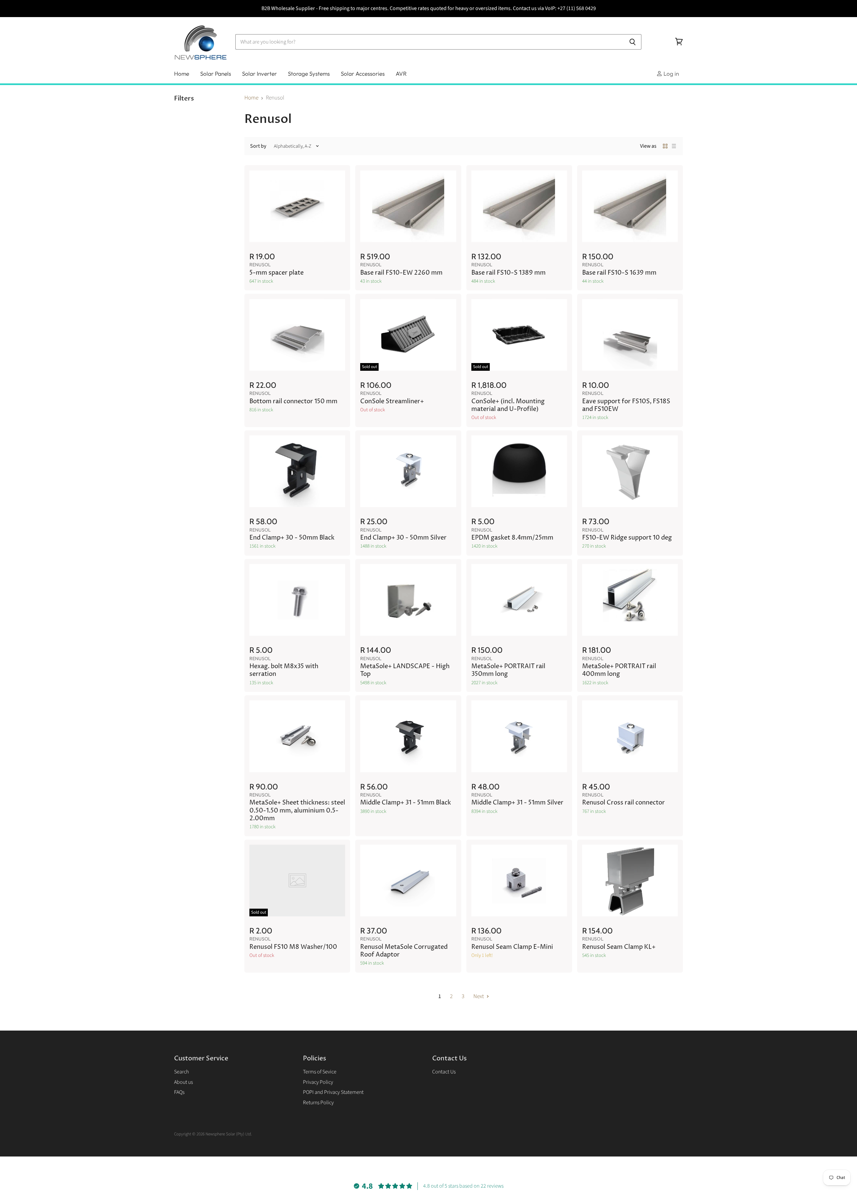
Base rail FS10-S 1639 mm (619, 273)
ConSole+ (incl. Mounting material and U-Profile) (508, 405)
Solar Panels (215, 73)
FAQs (179, 1092)
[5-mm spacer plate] (297, 206)
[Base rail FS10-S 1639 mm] (630, 206)
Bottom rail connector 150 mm (293, 402)
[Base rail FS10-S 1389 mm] (519, 206)
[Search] (632, 42)
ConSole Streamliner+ (392, 402)
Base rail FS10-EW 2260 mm (401, 273)
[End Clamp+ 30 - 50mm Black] (297, 471)
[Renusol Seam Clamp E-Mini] (519, 881)
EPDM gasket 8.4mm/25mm (512, 538)
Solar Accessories (363, 73)
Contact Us (444, 1071)
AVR (401, 73)
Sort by (258, 146)
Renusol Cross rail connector (623, 803)
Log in (670, 73)
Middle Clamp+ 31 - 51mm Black (405, 803)
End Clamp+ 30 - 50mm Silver (403, 538)
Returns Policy (318, 1102)
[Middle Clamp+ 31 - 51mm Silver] (519, 736)
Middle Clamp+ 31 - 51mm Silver (517, 803)
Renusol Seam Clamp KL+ (618, 947)
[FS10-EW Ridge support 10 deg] (630, 471)
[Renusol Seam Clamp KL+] (630, 881)
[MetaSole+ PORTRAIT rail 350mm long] (519, 600)
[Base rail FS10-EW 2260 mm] (408, 206)
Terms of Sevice (319, 1071)
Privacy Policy (318, 1082)
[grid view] (665, 146)
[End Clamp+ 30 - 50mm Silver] (408, 471)
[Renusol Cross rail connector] (630, 736)
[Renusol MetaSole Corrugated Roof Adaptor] (408, 881)
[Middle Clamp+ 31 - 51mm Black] (408, 736)
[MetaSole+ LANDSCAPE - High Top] (408, 600)
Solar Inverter (259, 73)
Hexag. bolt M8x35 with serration (283, 670)
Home (181, 73)
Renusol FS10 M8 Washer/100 (293, 947)
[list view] (674, 146)
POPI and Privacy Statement (333, 1092)
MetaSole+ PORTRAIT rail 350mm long (508, 670)
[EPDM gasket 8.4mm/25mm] (519, 471)
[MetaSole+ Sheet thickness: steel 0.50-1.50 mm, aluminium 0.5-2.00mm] (297, 736)
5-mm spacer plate (276, 273)
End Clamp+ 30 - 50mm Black (291, 538)
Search (181, 1071)
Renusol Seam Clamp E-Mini (512, 947)
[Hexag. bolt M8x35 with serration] (297, 600)
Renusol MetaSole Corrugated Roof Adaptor (404, 951)
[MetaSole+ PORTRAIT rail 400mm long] (630, 600)
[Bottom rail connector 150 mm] (297, 335)
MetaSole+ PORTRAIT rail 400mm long (619, 670)
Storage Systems (309, 73)
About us (183, 1082)
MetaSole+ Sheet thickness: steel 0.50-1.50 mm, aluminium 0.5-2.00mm (297, 810)
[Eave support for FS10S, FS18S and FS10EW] (630, 335)
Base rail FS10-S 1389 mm (508, 273)
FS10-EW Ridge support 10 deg (627, 538)
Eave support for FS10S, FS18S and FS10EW (626, 405)
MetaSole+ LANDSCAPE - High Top (405, 670)
